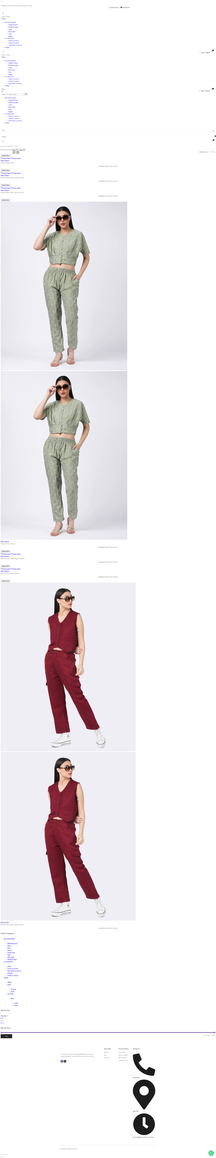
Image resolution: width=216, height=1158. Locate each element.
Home (2, 146)
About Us (106, 1052)
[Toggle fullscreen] (5, 1154)
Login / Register (205, 52)
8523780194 (126, 8)
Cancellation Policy (123, 1060)
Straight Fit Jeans (13, 25)
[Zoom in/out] (6, 1154)
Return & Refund (122, 1058)
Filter (6, 1036)
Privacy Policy (121, 1052)
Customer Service (114, 8)
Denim (12, 991)
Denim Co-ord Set (12, 968)
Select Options (5, 161)
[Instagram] (65, 1061)
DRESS (7, 47)
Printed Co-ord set (13, 43)
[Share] (3, 1154)
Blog (105, 1055)
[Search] (26, 94)
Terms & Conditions (123, 1055)
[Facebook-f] (62, 1061)
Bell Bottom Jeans (13, 27)
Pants (10, 34)
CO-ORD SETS (9, 38)
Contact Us (106, 1058)
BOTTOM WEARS (10, 22)
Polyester (10, 973)
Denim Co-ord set (13, 41)
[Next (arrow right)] (3, 1156)
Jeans (8, 948)
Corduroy (13, 989)
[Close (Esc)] (1, 1154)
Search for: (5, 94)
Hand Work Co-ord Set (15, 45)
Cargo (10, 29)
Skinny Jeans (11, 32)
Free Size (3, 1016)
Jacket (9, 985)
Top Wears (10, 994)
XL (1, 1023)
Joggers (10, 36)
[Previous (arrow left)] (1, 1156)
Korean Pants (11, 952)
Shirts (12, 998)
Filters (14, 150)
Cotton (9, 966)
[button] (211, 1153)
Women (6, 978)
